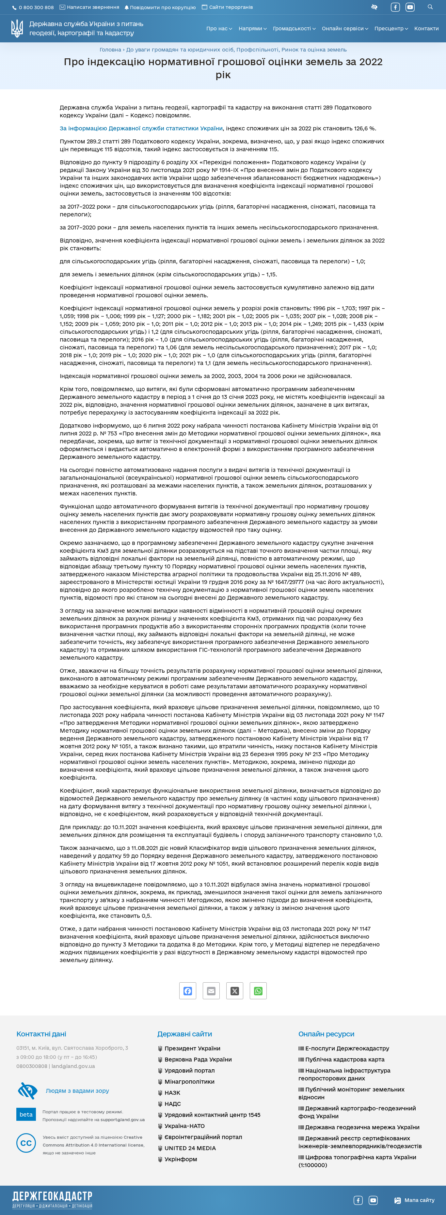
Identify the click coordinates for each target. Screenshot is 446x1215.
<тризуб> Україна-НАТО (181, 1126)
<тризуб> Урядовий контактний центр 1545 (209, 1115)
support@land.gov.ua (123, 1119)
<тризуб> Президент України (188, 1048)
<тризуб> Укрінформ (177, 1159)
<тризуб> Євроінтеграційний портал (199, 1137)
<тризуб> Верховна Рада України (194, 1059)
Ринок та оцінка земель (314, 49)
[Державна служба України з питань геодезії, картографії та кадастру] (52, 1200)
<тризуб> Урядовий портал (186, 1070)
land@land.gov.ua (73, 1066)
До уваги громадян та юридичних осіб (179, 49)
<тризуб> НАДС (169, 1104)
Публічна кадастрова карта (344, 1059)
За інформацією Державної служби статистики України (141, 128)
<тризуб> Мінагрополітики (186, 1081)
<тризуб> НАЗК (168, 1093)
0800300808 (31, 1066)
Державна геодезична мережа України (362, 1127)
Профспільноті (257, 49)
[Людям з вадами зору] (373, 7)
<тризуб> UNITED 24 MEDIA (186, 1148)
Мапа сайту (419, 1200)
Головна (110, 49)
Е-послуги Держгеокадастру (346, 1048)
